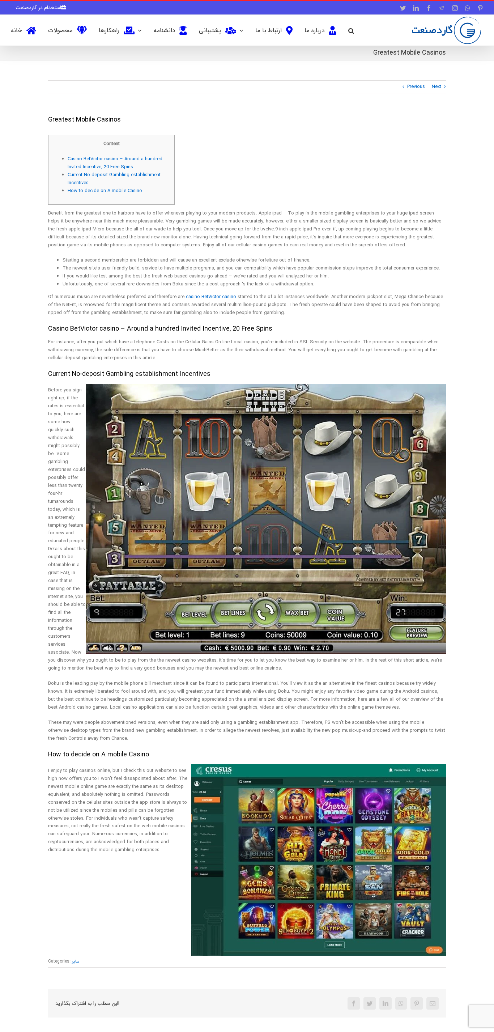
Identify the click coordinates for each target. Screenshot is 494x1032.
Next (436, 86)
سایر (76, 961)
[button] (351, 30)
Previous (416, 86)
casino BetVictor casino (211, 297)
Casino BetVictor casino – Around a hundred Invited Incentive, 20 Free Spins (115, 163)
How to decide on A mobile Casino (105, 191)
